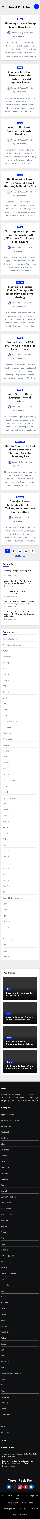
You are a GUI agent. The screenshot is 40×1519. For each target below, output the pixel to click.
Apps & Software (10, 639)
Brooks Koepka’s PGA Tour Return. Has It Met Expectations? (20, 346)
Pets (5, 845)
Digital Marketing (10, 721)
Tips (4, 916)
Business (7, 674)
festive (6, 751)
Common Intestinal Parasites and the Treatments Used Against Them (20, 1019)
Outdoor (6, 839)
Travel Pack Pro (19, 7)
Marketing (7, 827)
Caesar (14, 33)
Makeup (6, 821)
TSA (4, 945)
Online (5, 833)
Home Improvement (11, 798)
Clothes (6, 698)
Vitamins (6, 957)
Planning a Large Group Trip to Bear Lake (19, 1454)
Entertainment (9, 739)
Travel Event (8, 939)
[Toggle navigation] (3, 6)
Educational (8, 727)
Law (4, 804)
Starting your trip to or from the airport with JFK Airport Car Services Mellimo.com (19, 614)
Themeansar (20, 1499)
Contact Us (23, 1515)
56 (26, 551)
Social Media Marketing (12, 898)
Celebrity (7, 692)
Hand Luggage (9, 780)
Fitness (6, 763)
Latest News (33, 1509)
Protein (6, 851)
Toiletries (7, 921)
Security (6, 869)
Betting (20, 282)
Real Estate (7, 857)
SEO (4, 874)
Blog (20, 19)
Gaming (6, 774)
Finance (6, 757)
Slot (4, 892)
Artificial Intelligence (12, 645)
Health (5, 792)
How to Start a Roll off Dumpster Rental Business (20, 398)
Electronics (7, 733)
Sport (5, 904)
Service (6, 880)
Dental (5, 716)
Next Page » (20, 556)
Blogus (32, 1496)
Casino (6, 680)
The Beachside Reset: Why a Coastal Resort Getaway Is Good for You (20, 183)
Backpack (7, 657)
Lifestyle (20, 442)
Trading (6, 927)
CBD (5, 686)
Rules (5, 863)
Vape (5, 951)
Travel (20, 123)
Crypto (6, 710)
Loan (5, 816)
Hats (5, 786)
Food (5, 768)
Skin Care (7, 886)
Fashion (6, 745)
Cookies (6, 704)
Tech (5, 910)
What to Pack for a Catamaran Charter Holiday (20, 131)
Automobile (8, 651)
